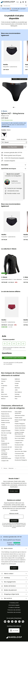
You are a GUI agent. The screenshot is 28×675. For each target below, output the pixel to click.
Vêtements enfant (20, 415)
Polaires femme (5, 416)
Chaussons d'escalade (4, 454)
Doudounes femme (6, 411)
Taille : (3, 139)
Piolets (3, 441)
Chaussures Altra (19, 453)
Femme (5, 468)
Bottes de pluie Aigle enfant (20, 420)
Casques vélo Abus (20, 458)
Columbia (17, 381)
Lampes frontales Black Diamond (19, 433)
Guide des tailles (22, 139)
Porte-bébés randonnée (18, 412)
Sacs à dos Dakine (20, 438)
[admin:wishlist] (25, 147)
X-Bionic (4, 111)
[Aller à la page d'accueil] (2, 468)
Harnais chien (18, 447)
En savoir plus (5, 126)
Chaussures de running (5, 450)
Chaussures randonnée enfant (6, 457)
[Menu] (1, 5)
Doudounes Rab (19, 444)
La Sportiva (4, 385)
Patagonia (4, 379)
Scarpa (17, 383)
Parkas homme (5, 420)
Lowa (2, 387)
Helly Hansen (4, 396)
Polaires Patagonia (20, 423)
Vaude (16, 385)
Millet (2, 392)
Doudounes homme (6, 418)
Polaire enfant (18, 417)
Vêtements (11, 468)
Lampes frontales (5, 430)
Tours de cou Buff (19, 455)
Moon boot (4, 394)
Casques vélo (4, 460)
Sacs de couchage (6, 433)
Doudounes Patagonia (21, 460)
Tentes (3, 424)
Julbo (16, 390)
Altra (2, 390)
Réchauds (4, 435)
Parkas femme (5, 413)
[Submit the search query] (26, 6)
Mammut (17, 387)
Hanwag (17, 394)
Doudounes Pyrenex (20, 425)
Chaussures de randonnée (5, 444)
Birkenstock (18, 396)
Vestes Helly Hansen (20, 428)
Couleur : (5, 130)
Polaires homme (5, 422)
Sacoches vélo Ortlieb (21, 451)
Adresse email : (14, 513)
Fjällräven (17, 379)
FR (16, 2)
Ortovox (3, 381)
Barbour (3, 398)
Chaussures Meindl (20, 436)
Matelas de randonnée (4, 427)
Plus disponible (12, 147)
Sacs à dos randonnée (4, 438)
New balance (18, 392)
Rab (2, 383)
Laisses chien (18, 449)
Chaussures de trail (6, 447)
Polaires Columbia (19, 430)
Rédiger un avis (5, 115)
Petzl (16, 398)
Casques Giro (18, 442)
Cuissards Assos (19, 440)
